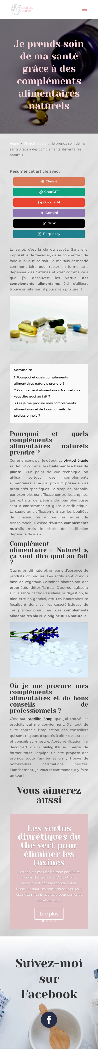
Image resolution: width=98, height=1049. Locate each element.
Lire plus (49, 913)
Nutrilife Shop (40, 719)
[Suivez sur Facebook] (49, 1020)
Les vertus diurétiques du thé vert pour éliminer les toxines (49, 845)
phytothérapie (76, 460)
